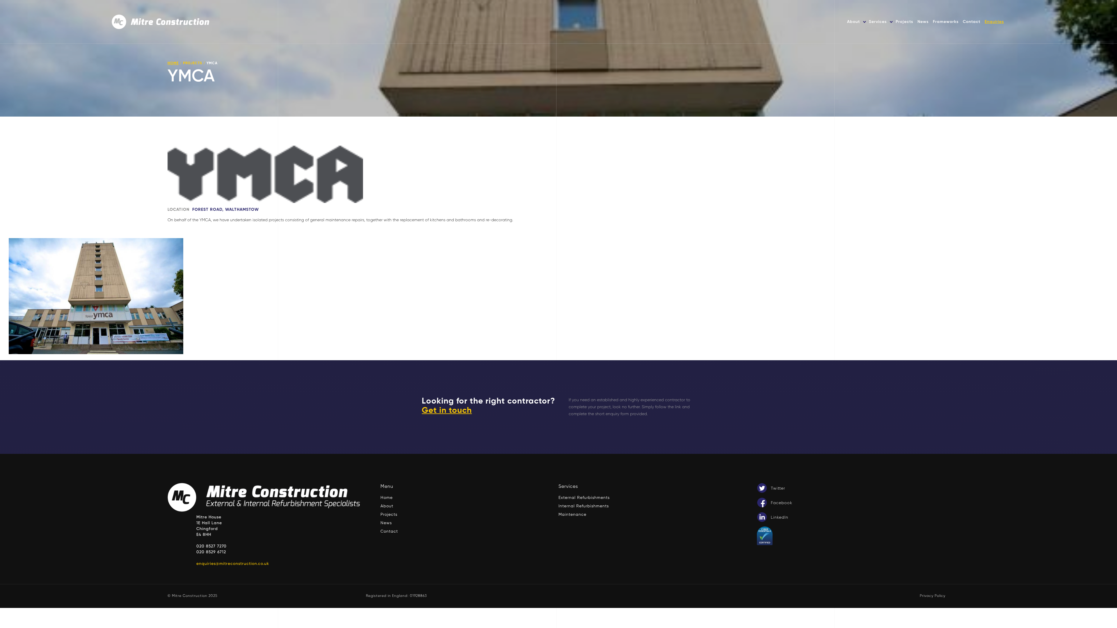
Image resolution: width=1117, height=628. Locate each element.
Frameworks (945, 22)
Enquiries (994, 22)
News (923, 22)
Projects (904, 22)
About (853, 22)
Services (878, 22)
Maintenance (572, 515)
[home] (161, 22)
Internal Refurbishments (583, 506)
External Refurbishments (584, 498)
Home (386, 498)
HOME (173, 63)
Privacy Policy (932, 596)
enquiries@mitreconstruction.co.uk (232, 564)
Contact (971, 22)
